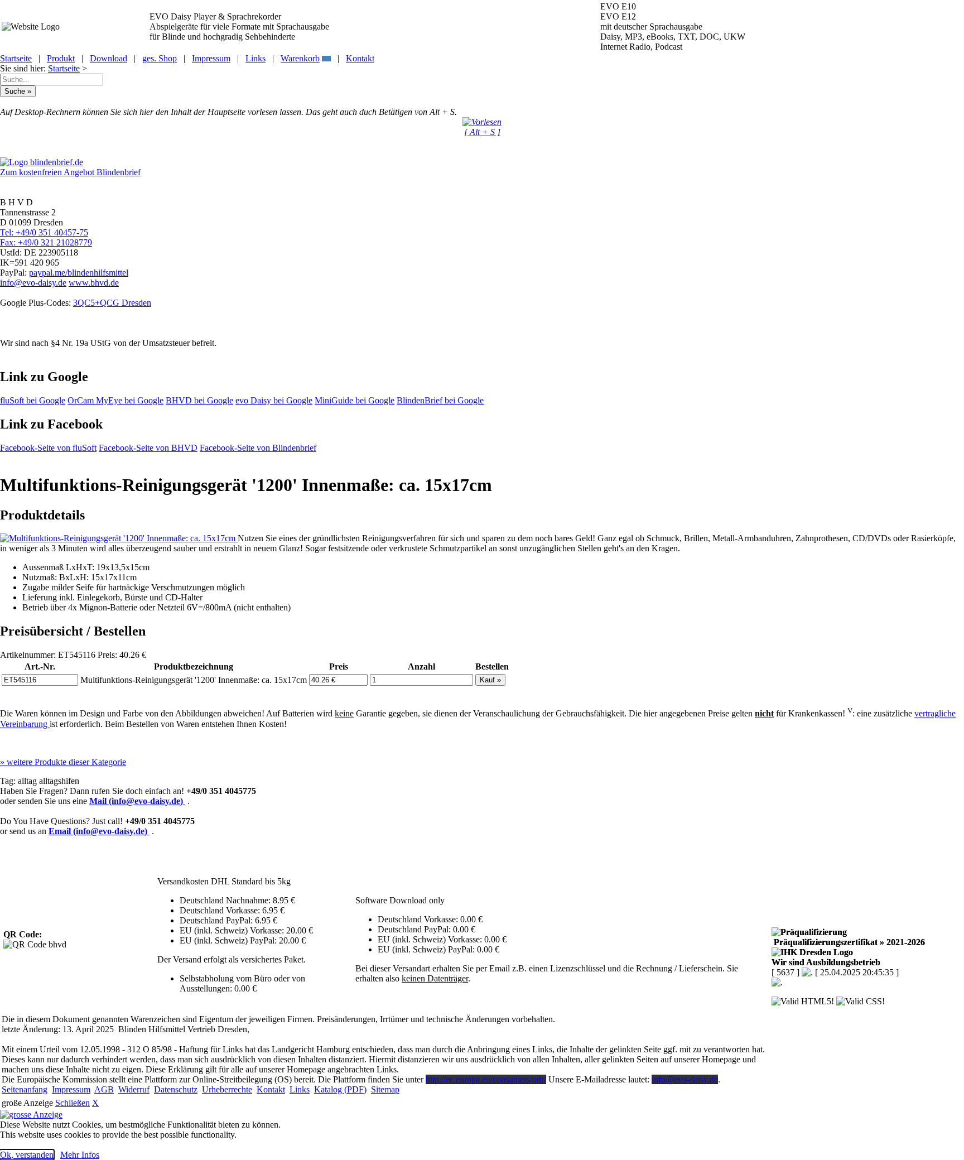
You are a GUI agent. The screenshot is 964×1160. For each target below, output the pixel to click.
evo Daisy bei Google (273, 400)
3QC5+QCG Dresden (112, 302)
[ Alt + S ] (482, 132)
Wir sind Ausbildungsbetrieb (826, 962)
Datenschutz (175, 1089)
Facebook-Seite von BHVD (148, 448)
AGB (104, 1089)
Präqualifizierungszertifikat (848, 942)
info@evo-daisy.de (33, 282)
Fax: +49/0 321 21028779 (46, 242)
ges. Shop (159, 58)
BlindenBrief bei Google (440, 400)
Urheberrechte (227, 1089)
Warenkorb (300, 58)
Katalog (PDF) (340, 1089)
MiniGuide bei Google (354, 400)
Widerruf (134, 1089)
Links (255, 58)
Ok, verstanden (27, 1154)
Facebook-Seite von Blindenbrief (258, 448)
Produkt (61, 58)
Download (108, 58)
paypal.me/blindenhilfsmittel (78, 272)
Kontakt (360, 58)
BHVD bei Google (199, 400)
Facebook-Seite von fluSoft (48, 448)
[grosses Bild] (119, 538)
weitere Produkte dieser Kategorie (63, 762)
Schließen (72, 1103)
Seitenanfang (24, 1089)
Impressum (211, 58)
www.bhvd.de (94, 282)
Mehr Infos (79, 1154)
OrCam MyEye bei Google (115, 400)
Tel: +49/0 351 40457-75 (44, 232)
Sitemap (385, 1089)
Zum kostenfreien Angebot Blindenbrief (70, 172)
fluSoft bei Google (32, 400)
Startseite (16, 58)
